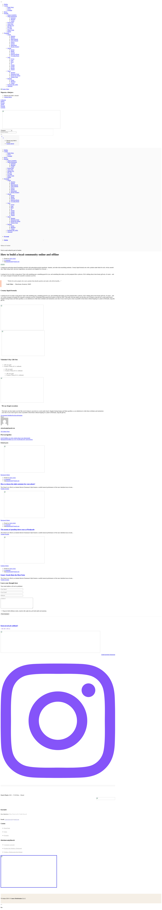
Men (11, 415)
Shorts (8, 475)
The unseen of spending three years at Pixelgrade (17, 529)
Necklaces (15, 415)
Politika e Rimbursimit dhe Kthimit (13, 852)
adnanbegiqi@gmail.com (12, 261)
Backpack (3, 475)
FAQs (5, 832)
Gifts (8, 415)
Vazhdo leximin (5, 488)
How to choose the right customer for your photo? (18, 484)
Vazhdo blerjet (8, 97)
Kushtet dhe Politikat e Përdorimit (13, 848)
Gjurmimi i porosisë (9, 844)
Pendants (20, 415)
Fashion (3, 565)
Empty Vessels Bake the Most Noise (13, 575)
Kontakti (6, 835)
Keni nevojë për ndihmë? (9, 626)
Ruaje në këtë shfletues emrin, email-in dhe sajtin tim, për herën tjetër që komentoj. (25, 611)
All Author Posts (5, 431)
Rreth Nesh (7, 828)
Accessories (4, 415)
